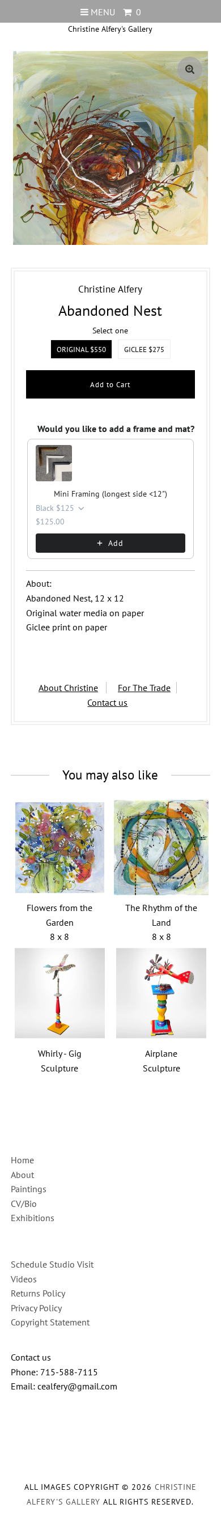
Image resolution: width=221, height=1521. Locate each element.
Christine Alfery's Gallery (110, 29)
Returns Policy (38, 1293)
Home (22, 1160)
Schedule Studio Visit (52, 1264)
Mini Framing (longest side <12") (110, 494)
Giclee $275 (144, 349)
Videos (24, 1279)
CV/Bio (24, 1203)
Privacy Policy (36, 1308)
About (22, 1174)
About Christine (68, 687)
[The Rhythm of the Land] (161, 847)
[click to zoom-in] (189, 69)
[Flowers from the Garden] (59, 847)
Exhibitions (32, 1217)
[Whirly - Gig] (59, 993)
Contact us (107, 702)
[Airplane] (161, 993)
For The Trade (144, 687)
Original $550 (81, 349)
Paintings (28, 1188)
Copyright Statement (50, 1322)
